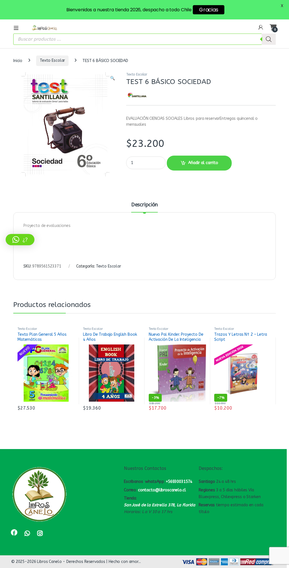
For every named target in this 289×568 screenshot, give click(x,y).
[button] (112, 78)
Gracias (208, 9)
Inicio (17, 60)
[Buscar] (269, 39)
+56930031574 (179, 481)
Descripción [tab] (144, 205)
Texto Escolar (52, 60)
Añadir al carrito (203, 162)
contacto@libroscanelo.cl (162, 490)
